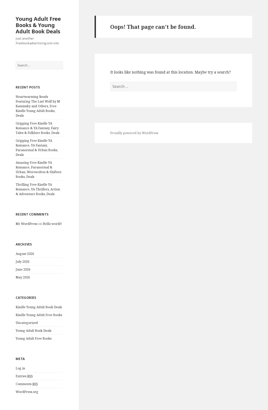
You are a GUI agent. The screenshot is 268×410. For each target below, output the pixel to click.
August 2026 (25, 254)
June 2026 (23, 269)
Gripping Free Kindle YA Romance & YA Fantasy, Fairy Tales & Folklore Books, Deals (37, 128)
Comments (27, 384)
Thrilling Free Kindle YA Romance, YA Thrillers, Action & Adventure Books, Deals (38, 189)
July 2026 (22, 261)
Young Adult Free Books (34, 338)
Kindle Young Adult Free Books (39, 315)
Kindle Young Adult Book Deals (39, 307)
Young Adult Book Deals (33, 330)
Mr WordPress (26, 224)
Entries (24, 376)
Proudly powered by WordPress (134, 133)
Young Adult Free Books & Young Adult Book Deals (38, 25)
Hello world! (52, 224)
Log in (20, 368)
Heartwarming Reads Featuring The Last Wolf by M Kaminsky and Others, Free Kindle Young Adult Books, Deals (38, 106)
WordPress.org (27, 392)
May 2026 (23, 277)
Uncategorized (27, 323)
